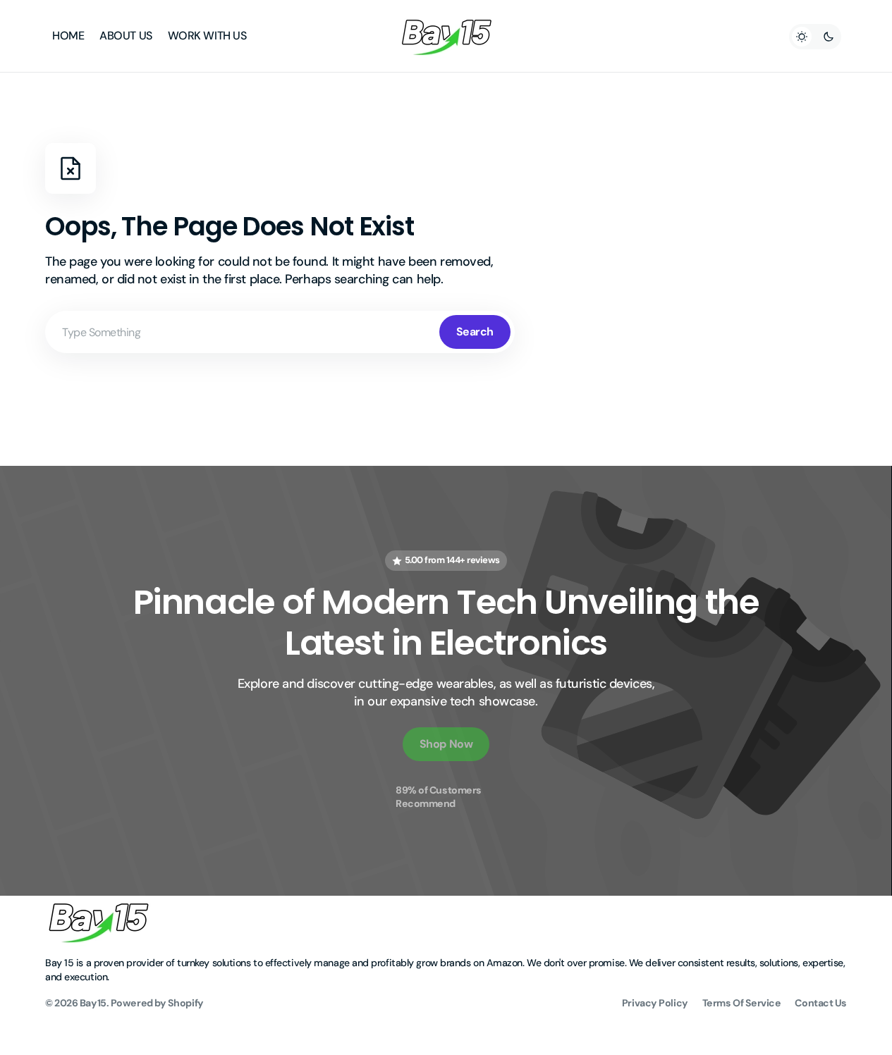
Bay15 (93, 1003)
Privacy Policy (655, 1003)
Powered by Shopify (157, 1003)
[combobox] (280, 332)
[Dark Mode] (815, 36)
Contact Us (821, 1003)
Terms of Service (741, 1003)
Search (475, 331)
